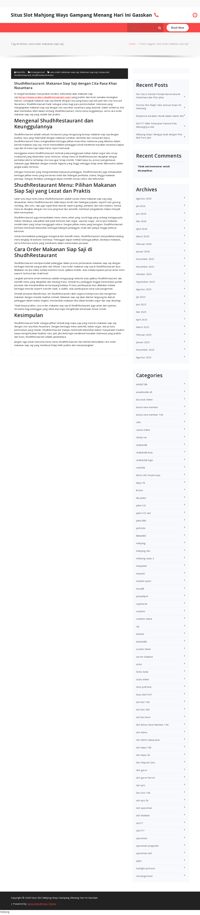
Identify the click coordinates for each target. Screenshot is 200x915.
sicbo (139, 664)
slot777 (140, 830)
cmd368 (140, 467)
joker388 (141, 520)
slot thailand (143, 815)
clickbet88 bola (144, 452)
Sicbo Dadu (142, 671)
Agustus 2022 (143, 357)
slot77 (139, 823)
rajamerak (141, 603)
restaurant (104, 72)
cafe (138, 422)
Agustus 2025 (143, 289)
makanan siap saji (89, 72)
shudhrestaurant (22, 75)
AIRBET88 (142, 384)
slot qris (140, 785)
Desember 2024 (145, 349)
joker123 (141, 505)
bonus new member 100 (149, 414)
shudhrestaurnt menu (42, 75)
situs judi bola (143, 686)
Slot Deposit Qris (145, 762)
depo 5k (140, 482)
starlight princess (145, 868)
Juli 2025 (140, 296)
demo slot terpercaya (148, 475)
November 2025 (145, 266)
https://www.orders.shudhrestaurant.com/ (45, 97)
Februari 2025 (144, 334)
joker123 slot (143, 513)
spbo (139, 860)
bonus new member (147, 407)
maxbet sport (143, 581)
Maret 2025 (142, 327)
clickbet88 (141, 444)
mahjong (140, 543)
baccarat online (144, 399)
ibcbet (139, 490)
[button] (159, 27)
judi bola (140, 528)
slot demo (141, 732)
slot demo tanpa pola (148, 739)
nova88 (140, 588)
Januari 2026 (143, 251)
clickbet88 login (144, 460)
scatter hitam (143, 649)
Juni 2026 (141, 213)
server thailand (144, 656)
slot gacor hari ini (145, 777)
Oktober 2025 (144, 274)
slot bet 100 (143, 702)
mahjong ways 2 (145, 558)
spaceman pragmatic (147, 845)
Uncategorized (37, 72)
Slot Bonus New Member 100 (152, 724)
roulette (140, 611)
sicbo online (142, 679)
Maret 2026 (142, 236)
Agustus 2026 (143, 198)
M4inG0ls (20, 72)
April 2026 (141, 228)
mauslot (140, 573)
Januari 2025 (143, 342)
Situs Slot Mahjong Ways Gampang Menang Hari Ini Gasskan (81, 15)
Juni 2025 (141, 304)
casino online (143, 429)
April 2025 (141, 319)
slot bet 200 (143, 709)
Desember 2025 (145, 258)
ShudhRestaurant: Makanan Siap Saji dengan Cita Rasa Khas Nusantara (65, 85)
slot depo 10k (143, 747)
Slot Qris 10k (143, 792)
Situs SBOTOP (144, 694)
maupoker (141, 565)
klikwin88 (141, 535)
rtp (138, 626)
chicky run (141, 437)
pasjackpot (142, 596)
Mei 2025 (141, 311)
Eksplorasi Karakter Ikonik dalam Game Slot (160, 115)
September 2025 (145, 281)
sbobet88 (141, 641)
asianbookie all (144, 392)
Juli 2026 (140, 206)
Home (132, 43)
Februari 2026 (144, 243)
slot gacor (141, 770)
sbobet (140, 633)
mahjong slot (143, 550)
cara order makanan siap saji (64, 72)
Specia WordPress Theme (41, 903)
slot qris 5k (142, 800)
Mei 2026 (141, 221)
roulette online (144, 618)
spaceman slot (144, 853)
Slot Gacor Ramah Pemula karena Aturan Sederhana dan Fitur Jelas (158, 95)
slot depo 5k (143, 754)
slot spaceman (144, 807)
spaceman (141, 838)
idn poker (141, 497)
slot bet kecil (143, 717)
